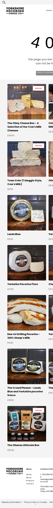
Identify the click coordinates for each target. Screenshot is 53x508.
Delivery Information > (12, 502)
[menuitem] (35, 474)
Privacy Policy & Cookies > (35, 503)
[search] (4, 3)
